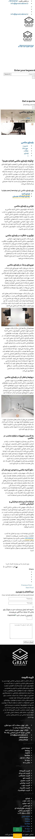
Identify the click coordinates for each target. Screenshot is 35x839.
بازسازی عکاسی (27, 142)
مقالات (27, 118)
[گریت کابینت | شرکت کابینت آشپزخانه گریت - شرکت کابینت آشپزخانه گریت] (29, 22)
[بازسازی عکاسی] (17, 129)
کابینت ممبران (25, 780)
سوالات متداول (25, 758)
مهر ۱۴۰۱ (25, 148)
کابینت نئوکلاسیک (24, 790)
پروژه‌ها (27, 750)
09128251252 (26, 46)
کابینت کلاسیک (25, 788)
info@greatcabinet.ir (19, 3)
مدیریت (25, 146)
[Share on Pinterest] (29, 582)
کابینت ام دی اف (24, 773)
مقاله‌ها (27, 755)
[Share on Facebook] (29, 572)
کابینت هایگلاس (24, 775)
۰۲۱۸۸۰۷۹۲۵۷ (23, 740)
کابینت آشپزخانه (24, 771)
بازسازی (26, 153)
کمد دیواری (26, 803)
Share (31, 569)
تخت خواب (26, 801)
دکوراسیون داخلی (24, 810)
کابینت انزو (26, 778)
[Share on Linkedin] (29, 577)
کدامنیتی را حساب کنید (24, 615)
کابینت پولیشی (25, 783)
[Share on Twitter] (29, 574)
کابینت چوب (25, 785)
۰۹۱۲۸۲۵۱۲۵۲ (29, 538)
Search (7, 74)
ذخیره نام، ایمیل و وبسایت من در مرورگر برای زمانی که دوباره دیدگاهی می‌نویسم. (18, 610)
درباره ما (27, 760)
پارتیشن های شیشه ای (22, 808)
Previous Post (26, 585)
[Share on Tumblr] (29, 579)
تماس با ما (26, 762)
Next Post (29, 587)
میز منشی (26, 805)
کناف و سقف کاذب (24, 813)
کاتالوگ (27, 753)
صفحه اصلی (25, 748)
